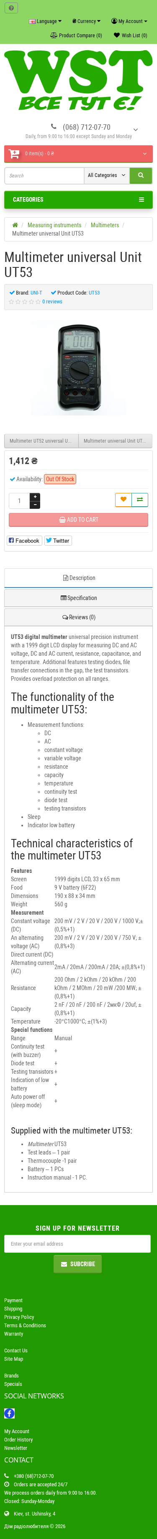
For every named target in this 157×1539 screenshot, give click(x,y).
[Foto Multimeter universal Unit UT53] (78, 367)
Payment (13, 1300)
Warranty (13, 1334)
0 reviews (52, 301)
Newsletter (15, 1448)
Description (82, 578)
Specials (13, 1384)
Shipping (13, 1309)
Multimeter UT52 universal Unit (41, 441)
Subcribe (82, 1264)
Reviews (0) (82, 617)
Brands (11, 1375)
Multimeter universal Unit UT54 (115, 441)
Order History (18, 1439)
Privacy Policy (19, 1317)
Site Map (13, 1359)
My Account (16, 1431)
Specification (82, 598)
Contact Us (16, 1350)
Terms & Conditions (25, 1325)
